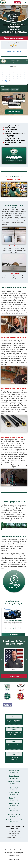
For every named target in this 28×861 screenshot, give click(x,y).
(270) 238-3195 (14, 822)
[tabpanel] (14, 659)
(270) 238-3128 (14, 805)
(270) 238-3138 (14, 811)
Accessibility (7, 852)
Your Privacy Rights (13, 855)
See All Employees (14, 676)
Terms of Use (9, 850)
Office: (14, 832)
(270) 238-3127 (14, 800)
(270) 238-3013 (14, 783)
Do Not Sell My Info (18, 852)
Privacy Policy (18, 850)
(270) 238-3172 (14, 816)
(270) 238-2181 (14, 772)
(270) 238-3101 (14, 794)
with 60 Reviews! (14, 47)
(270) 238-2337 (14, 778)
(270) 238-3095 (14, 789)
